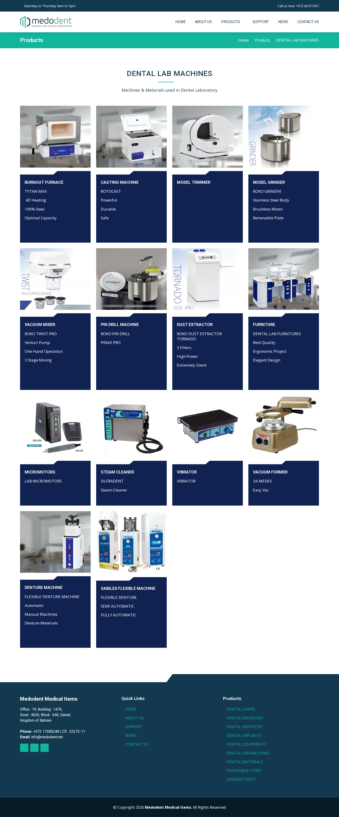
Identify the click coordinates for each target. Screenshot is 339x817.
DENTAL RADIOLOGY (245, 718)
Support (261, 22)
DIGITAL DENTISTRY (245, 727)
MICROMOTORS (40, 472)
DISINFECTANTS (241, 779)
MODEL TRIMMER (193, 182)
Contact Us (308, 22)
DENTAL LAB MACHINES (248, 753)
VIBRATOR (187, 472)
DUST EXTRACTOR (195, 324)
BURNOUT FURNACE (44, 182)
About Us (203, 22)
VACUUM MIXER (40, 324)
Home (180, 22)
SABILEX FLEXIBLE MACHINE (128, 588)
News (283, 22)
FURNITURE (264, 324)
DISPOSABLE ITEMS (244, 770)
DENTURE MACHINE (43, 587)
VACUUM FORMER (270, 472)
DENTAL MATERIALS (245, 762)
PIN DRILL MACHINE (120, 324)
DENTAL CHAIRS (241, 709)
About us (134, 718)
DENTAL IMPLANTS (244, 735)
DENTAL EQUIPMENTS (247, 744)
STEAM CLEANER (117, 472)
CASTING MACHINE (120, 182)
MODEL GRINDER (269, 182)
